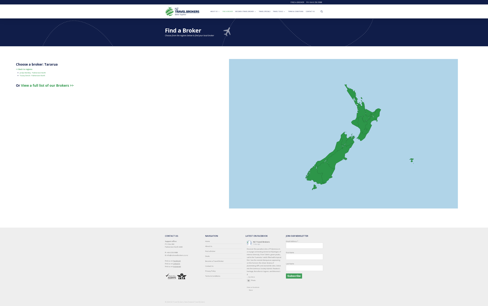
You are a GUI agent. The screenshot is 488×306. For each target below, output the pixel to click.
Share (251, 290)
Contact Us (209, 266)
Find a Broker (210, 251)
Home (207, 241)
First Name (290, 252)
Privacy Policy (210, 271)
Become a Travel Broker (214, 261)
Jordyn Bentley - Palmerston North (33, 73)
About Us (208, 246)
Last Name (290, 264)
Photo (253, 280)
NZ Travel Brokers (261, 242)
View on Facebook (253, 287)
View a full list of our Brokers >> (47, 85)
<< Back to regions (24, 69)
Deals (207, 256)
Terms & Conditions (212, 276)
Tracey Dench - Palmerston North (32, 75)
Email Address (292, 252)
